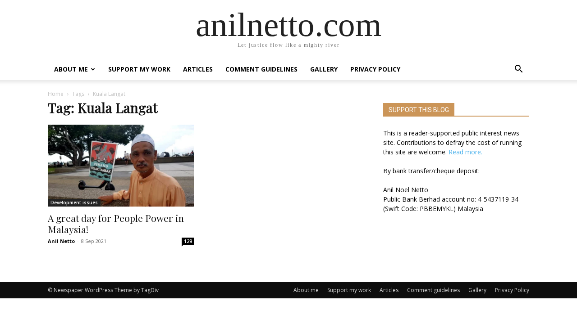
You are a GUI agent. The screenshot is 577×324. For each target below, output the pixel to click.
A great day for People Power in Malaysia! (116, 223)
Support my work (139, 69)
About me (71, 69)
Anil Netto (61, 241)
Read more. (465, 152)
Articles (198, 69)
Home (56, 94)
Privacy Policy (375, 69)
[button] (518, 70)
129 (188, 241)
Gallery (324, 69)
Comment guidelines (261, 69)
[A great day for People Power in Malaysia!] (121, 166)
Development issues (74, 202)
